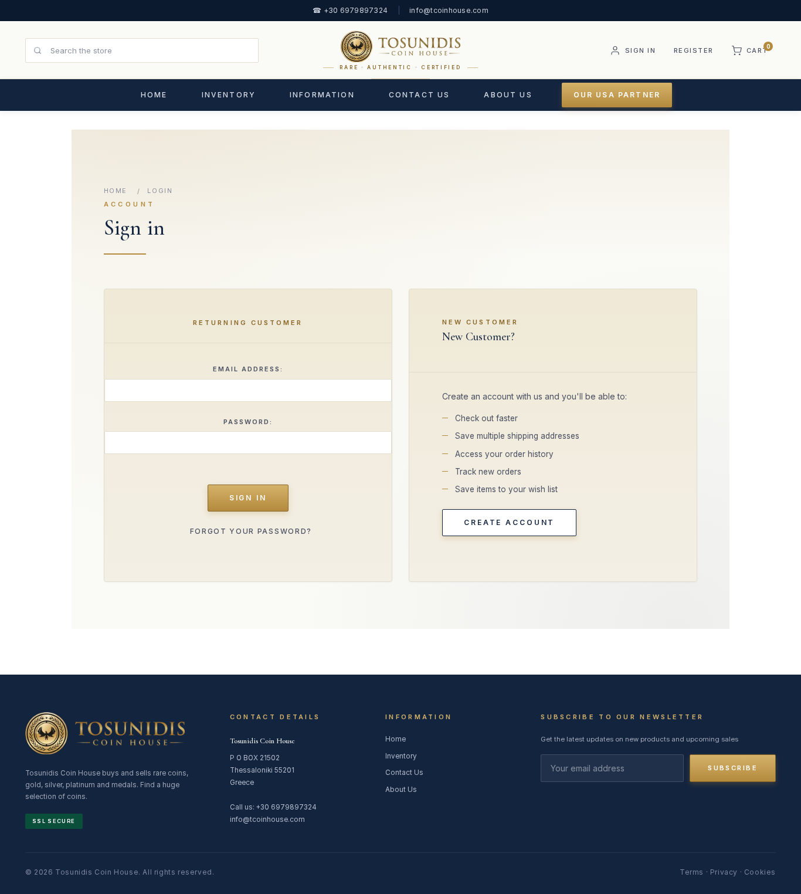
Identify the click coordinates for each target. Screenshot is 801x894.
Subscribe (733, 768)
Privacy (724, 872)
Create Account (509, 522)
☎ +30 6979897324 (350, 10)
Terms (692, 872)
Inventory (229, 94)
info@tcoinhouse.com (448, 10)
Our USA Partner (616, 94)
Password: (248, 422)
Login (159, 191)
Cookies (760, 872)
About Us (508, 94)
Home (154, 94)
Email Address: (248, 369)
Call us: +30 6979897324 (273, 807)
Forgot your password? (251, 531)
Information (322, 94)
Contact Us (419, 94)
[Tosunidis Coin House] (105, 735)
